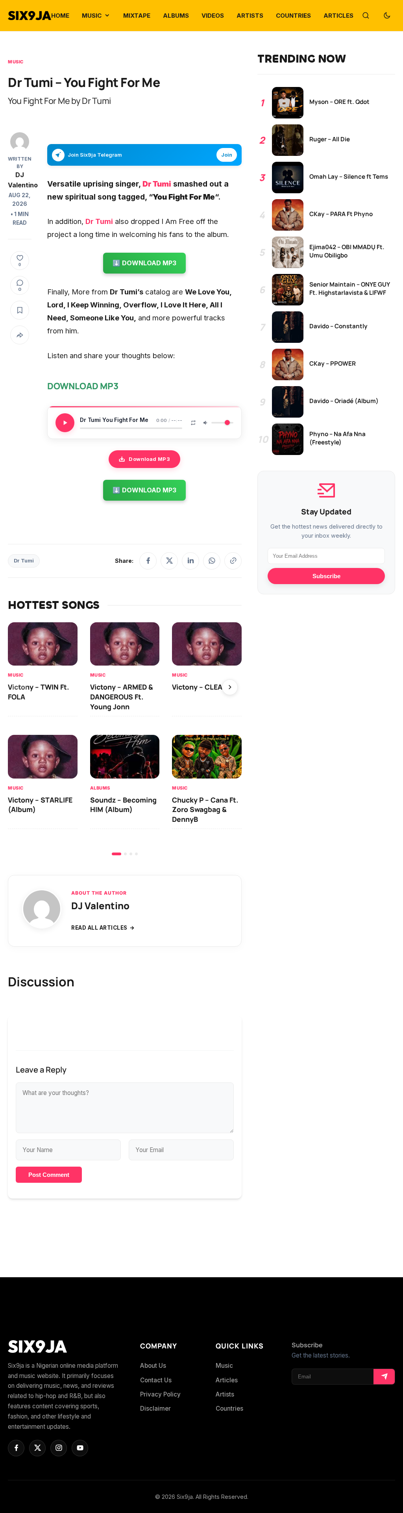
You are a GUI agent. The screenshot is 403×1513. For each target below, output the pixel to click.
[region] (125, 738)
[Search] (365, 15)
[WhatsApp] (211, 561)
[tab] (116, 854)
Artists (225, 1394)
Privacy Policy (160, 1394)
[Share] (19, 335)
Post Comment (48, 1174)
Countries (229, 1408)
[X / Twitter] (169, 561)
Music (16, 62)
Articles (227, 1380)
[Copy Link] (233, 561)
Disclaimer (155, 1408)
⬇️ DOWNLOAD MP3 (144, 263)
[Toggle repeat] (193, 422)
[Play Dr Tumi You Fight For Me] (64, 422)
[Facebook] (148, 561)
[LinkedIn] (190, 561)
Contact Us (156, 1380)
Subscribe (326, 576)
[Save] (19, 310)
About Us (153, 1365)
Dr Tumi (24, 561)
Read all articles (99, 928)
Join (226, 155)
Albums (100, 787)
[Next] (230, 687)
